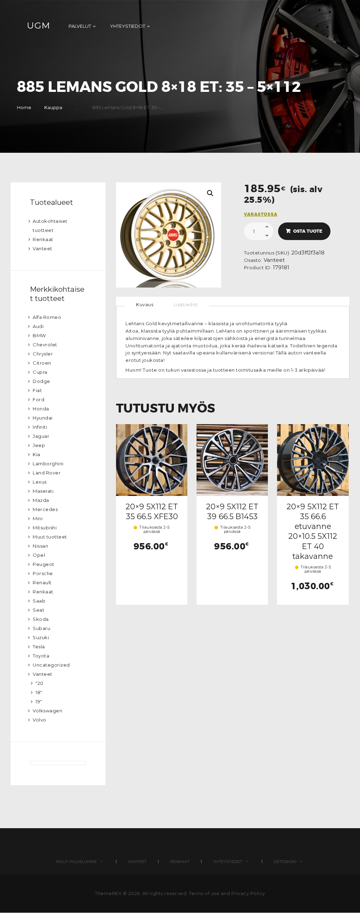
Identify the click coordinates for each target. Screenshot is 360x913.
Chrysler (43, 354)
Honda (41, 408)
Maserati (43, 491)
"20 (40, 683)
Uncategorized (51, 665)
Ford (38, 399)
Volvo (39, 720)
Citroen (42, 363)
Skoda (41, 619)
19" (39, 701)
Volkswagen (47, 710)
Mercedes (45, 509)
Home (24, 107)
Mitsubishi (45, 527)
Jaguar (41, 436)
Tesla (39, 646)
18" (39, 692)
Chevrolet (45, 344)
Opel (39, 555)
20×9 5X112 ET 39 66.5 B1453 (232, 511)
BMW (39, 335)
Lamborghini (48, 463)
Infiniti (40, 427)
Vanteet (274, 260)
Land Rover (46, 473)
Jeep (39, 445)
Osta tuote (307, 231)
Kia (36, 454)
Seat (38, 610)
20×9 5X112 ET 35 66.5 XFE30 (152, 511)
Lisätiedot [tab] (186, 304)
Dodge (41, 381)
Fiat (37, 390)
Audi (38, 326)
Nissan (40, 546)
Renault (42, 582)
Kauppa (53, 107)
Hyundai (43, 418)
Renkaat (43, 239)
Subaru (41, 628)
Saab (39, 601)
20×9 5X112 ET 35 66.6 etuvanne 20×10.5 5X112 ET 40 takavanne (313, 531)
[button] (210, 193)
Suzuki (41, 637)
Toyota (41, 656)
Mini (38, 518)
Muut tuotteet (50, 537)
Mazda (41, 500)
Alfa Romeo (47, 317)
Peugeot (43, 564)
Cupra (40, 372)
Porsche (43, 573)
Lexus (40, 482)
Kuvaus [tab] (144, 304)
